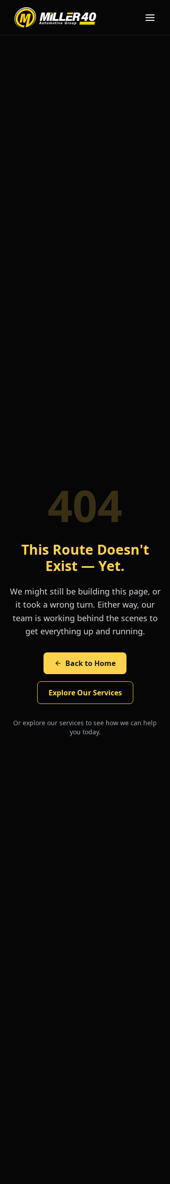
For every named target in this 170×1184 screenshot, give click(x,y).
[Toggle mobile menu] (150, 17)
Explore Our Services (85, 693)
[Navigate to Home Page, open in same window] (55, 17)
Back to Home (90, 663)
